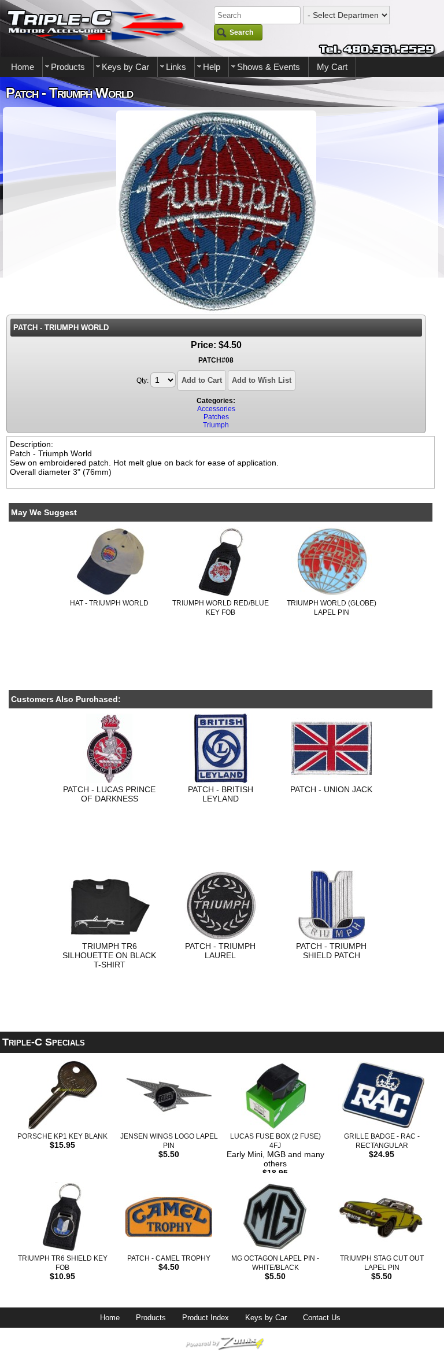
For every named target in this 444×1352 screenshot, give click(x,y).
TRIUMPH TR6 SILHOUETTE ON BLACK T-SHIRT (109, 955)
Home (22, 67)
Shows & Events (268, 67)
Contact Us (322, 1317)
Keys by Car (125, 67)
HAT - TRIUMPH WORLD (109, 603)
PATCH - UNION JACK (331, 789)
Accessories (216, 409)
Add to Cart (202, 380)
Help (211, 67)
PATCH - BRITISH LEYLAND (220, 794)
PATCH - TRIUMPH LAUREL (220, 950)
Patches (216, 417)
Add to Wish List (261, 380)
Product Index (205, 1317)
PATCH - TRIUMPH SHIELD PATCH (331, 950)
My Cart (332, 67)
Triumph (216, 425)
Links (176, 67)
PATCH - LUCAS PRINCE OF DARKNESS (109, 794)
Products (68, 67)
